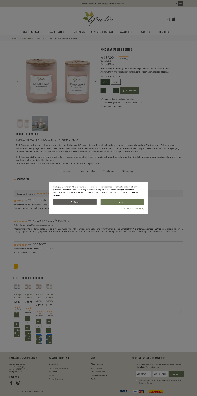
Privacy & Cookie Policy (133, 208)
